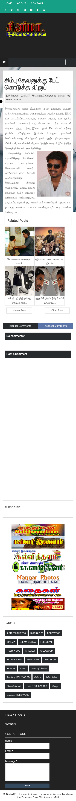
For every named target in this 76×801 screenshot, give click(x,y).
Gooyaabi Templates (62, 794)
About (21, 3)
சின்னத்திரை (52, 677)
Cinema (11, 642)
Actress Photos (16, 633)
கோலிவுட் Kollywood (46, 95)
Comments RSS (51, 797)
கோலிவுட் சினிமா (39, 668)
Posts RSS (38, 797)
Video (23, 668)
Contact (37, 3)
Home (8, 3)
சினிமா (62, 95)
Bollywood (53, 633)
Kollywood (46, 650)
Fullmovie (46, 642)
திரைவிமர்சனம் (14, 686)
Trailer (11, 668)
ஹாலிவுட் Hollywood (18, 695)
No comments (13, 99)
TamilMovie (50, 659)
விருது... (55, 686)
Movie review (14, 659)
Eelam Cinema (28, 642)
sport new (33, 659)
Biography (36, 633)
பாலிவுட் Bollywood (36, 686)
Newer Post (19, 310)
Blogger (35, 794)
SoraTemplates (24, 797)
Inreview (30, 650)
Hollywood (13, 650)
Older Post (57, 310)
